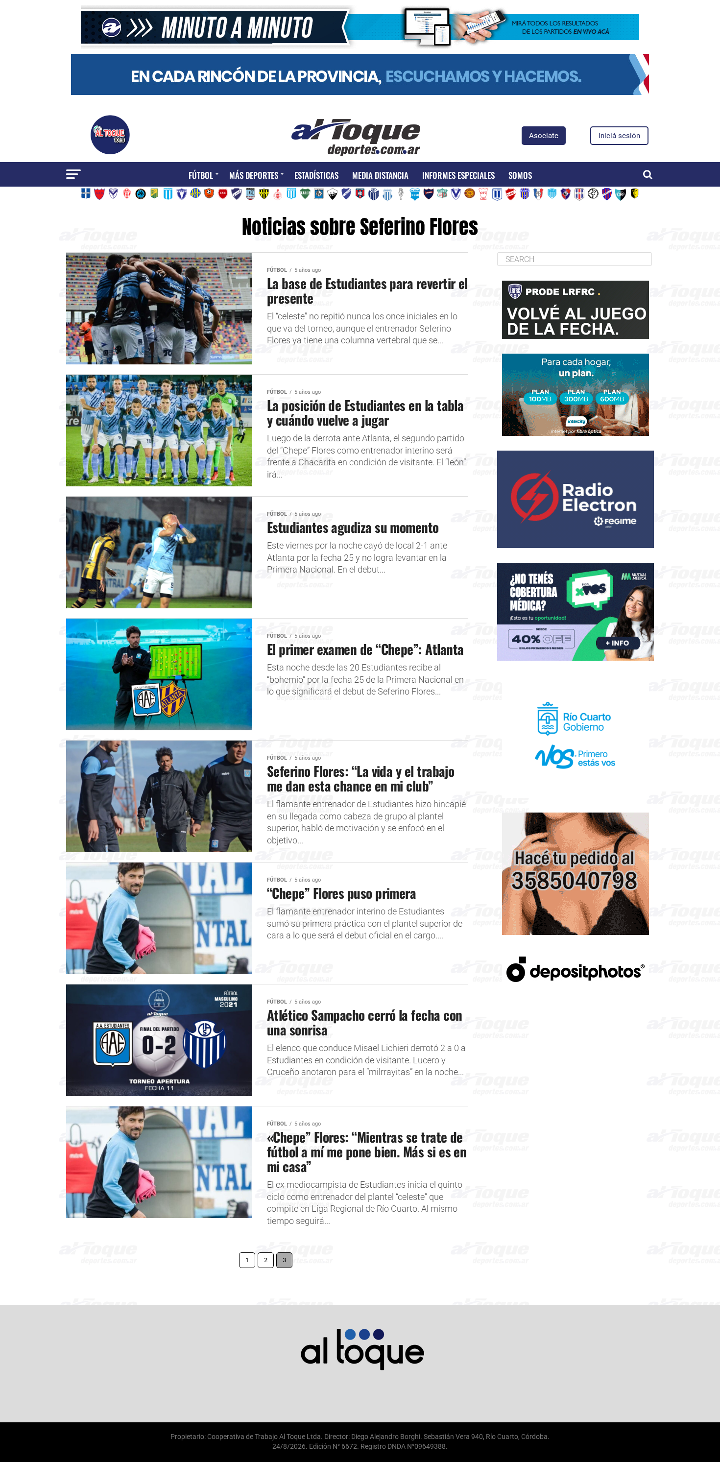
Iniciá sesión (619, 135)
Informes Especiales (458, 175)
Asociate (543, 135)
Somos (520, 175)
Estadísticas (316, 175)
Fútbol (201, 175)
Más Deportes (253, 175)
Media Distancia (380, 175)
